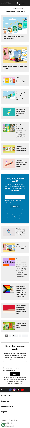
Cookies (3, 420)
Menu (23, 3)
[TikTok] (18, 389)
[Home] (6, 3)
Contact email (9, 194)
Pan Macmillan (6, 396)
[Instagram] (14, 389)
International (6, 406)
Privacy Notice (13, 420)
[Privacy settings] (3, 425)
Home (2, 8)
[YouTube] (22, 390)
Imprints (4, 412)
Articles (8, 8)
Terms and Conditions (7, 423)
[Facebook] (10, 389)
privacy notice (13, 214)
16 (27, 336)
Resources (5, 401)
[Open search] (18, 3)
